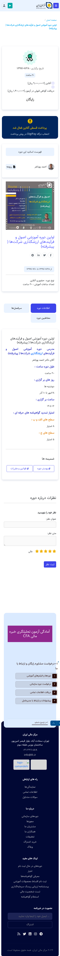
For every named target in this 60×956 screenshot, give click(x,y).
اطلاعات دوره (43, 308)
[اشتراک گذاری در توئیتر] (44, 255)
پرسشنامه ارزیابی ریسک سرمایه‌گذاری (30, 886)
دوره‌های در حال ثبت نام (30, 866)
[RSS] (18, 934)
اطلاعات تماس (30, 792)
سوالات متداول (30, 797)
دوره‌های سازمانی (30, 816)
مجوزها (30, 821)
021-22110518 (30, 750)
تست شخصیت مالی (30, 892)
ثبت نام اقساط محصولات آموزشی (30, 881)
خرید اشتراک (30, 842)
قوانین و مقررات (19, 468)
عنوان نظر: (51, 519)
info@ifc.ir (30, 755)
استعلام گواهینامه (30, 897)
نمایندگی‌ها (30, 787)
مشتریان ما (30, 826)
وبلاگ (30, 847)
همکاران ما (30, 832)
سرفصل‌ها (17, 308)
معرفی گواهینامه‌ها (30, 876)
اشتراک (30, 924)
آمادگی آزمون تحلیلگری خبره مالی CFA (29, 634)
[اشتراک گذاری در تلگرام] (32, 255)
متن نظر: (51, 533)
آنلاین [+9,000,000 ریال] (39, 83)
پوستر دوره (42, 468)
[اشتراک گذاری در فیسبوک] (51, 255)
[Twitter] (24, 934)
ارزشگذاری (37, 353)
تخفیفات (30, 837)
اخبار (30, 871)
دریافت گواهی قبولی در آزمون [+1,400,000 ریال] (31, 91)
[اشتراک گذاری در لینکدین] (38, 255)
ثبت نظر (50, 564)
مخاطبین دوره (43, 318)
